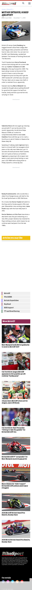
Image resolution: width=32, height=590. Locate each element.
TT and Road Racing (12, 311)
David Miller (8, 18)
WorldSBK (8, 297)
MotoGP (9, 9)
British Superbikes (11, 300)
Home (3, 9)
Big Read (7, 304)
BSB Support (9, 308)
